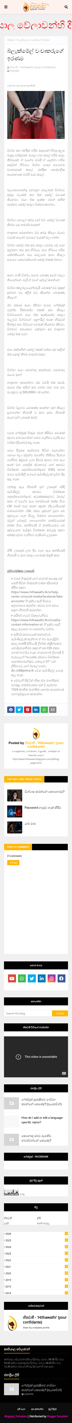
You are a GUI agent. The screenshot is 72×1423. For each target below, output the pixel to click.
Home (10, 40)
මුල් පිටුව (52, 1408)
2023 (36, 1253)
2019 (36, 1280)
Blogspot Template (15, 1416)
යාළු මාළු (30, 823)
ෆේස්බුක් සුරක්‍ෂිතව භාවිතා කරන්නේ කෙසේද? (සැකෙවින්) (41, 1102)
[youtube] (12, 978)
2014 (36, 1293)
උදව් (6, 1223)
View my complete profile (36, 1327)
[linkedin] (42, 978)
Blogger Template (57, 1416)
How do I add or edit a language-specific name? (42, 1120)
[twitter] (32, 978)
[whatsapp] (22, 978)
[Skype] (22, 986)
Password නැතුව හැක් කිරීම (43, 807)
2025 (36, 1240)
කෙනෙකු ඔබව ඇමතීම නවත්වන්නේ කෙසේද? (36, 1138)
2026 (36, 1233)
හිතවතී (8, 1218)
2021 (36, 1266)
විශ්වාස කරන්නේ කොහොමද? (44, 791)
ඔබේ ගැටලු (43, 1223)
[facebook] (62, 978)
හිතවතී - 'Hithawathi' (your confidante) (32, 67)
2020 (36, 1273)
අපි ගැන (21, 1408)
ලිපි (39, 1218)
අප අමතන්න (37, 1408)
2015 (36, 1286)
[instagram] (52, 978)
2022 (36, 1260)
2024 (36, 1247)
